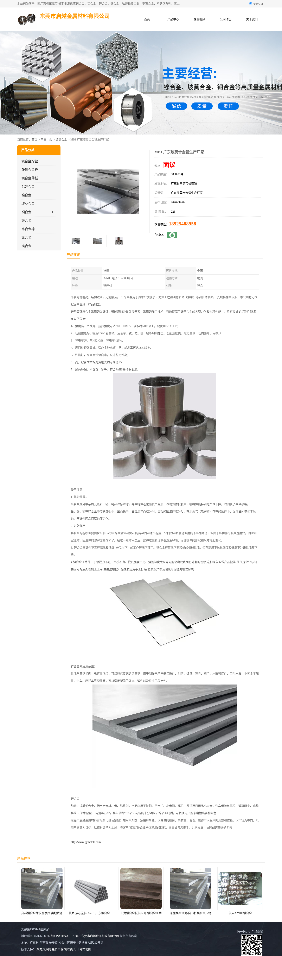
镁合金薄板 (29, 178)
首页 (147, 19)
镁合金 (26, 246)
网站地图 (85, 949)
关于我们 (252, 19)
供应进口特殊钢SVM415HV (240, 913)
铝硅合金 (28, 186)
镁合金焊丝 (29, 161)
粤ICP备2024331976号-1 (65, 936)
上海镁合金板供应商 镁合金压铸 (91, 913)
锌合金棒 (28, 229)
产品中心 (173, 19)
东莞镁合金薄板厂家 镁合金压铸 (141, 913)
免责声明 (57, 949)
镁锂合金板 (29, 169)
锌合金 (26, 220)
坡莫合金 (61, 139)
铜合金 (26, 212)
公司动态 (225, 19)
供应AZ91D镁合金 (190, 913)
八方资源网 (44, 949)
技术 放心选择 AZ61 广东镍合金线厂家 (44, 913)
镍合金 (26, 195)
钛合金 (26, 237)
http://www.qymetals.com (86, 842)
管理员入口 (71, 949)
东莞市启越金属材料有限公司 (100, 936)
